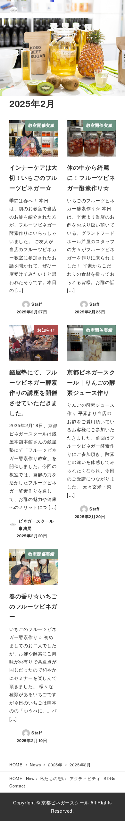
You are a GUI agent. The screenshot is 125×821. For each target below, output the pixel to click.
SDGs (109, 778)
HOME (16, 778)
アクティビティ (85, 778)
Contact (17, 786)
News (31, 778)
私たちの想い (53, 778)
